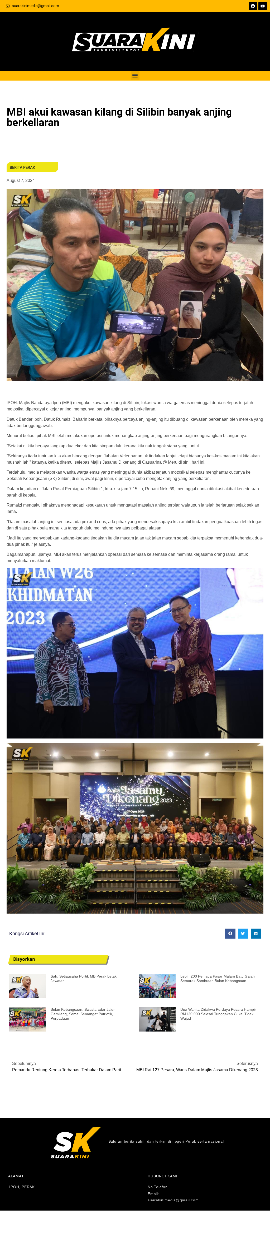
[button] (135, 75)
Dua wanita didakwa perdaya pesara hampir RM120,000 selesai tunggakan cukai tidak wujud (218, 1013)
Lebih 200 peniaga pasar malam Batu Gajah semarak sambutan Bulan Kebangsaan (217, 978)
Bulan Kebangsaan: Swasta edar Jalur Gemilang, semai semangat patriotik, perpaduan (83, 1013)
